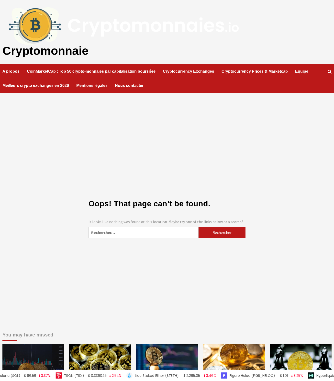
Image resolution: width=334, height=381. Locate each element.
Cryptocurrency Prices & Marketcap (255, 71)
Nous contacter (129, 85)
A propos (11, 71)
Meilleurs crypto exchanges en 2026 (35, 85)
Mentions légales (92, 85)
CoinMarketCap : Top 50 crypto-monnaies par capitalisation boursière (91, 71)
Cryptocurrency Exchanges (188, 71)
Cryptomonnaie (45, 50)
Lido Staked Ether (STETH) (167, 375)
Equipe (301, 71)
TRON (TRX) (84, 375)
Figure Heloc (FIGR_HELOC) (258, 375)
